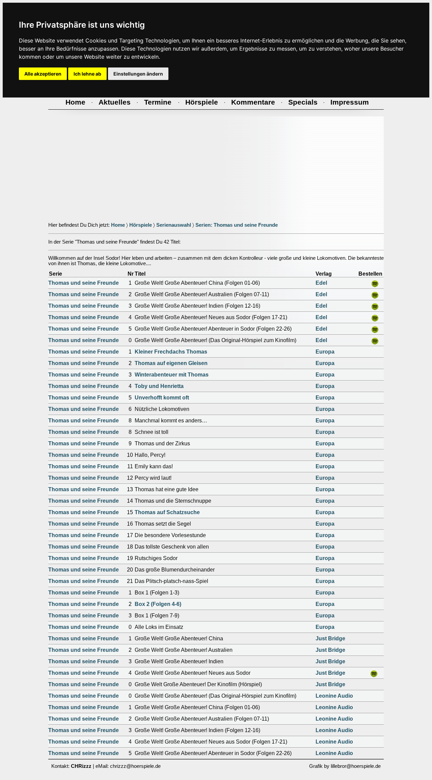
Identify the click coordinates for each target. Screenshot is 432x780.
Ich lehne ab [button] (87, 74)
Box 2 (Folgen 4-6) (158, 604)
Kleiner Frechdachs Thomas (171, 352)
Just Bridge (330, 638)
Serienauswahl (173, 225)
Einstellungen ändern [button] (138, 74)
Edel (321, 283)
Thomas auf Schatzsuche (167, 512)
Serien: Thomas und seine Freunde (236, 225)
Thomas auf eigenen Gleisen (171, 363)
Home (118, 225)
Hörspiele (140, 225)
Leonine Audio (334, 696)
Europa (325, 352)
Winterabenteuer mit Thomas (172, 375)
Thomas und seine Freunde (83, 283)
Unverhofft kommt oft (162, 397)
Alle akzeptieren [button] (42, 74)
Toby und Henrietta (159, 386)
